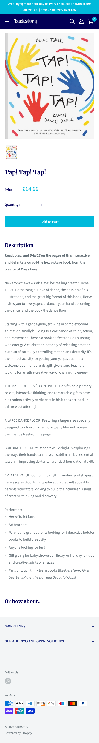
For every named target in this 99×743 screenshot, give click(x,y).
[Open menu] (7, 21)
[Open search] (72, 21)
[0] (90, 21)
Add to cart (50, 222)
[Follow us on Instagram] (8, 681)
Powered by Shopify (18, 733)
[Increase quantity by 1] (55, 205)
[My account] (81, 21)
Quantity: (12, 204)
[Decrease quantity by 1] (27, 205)
